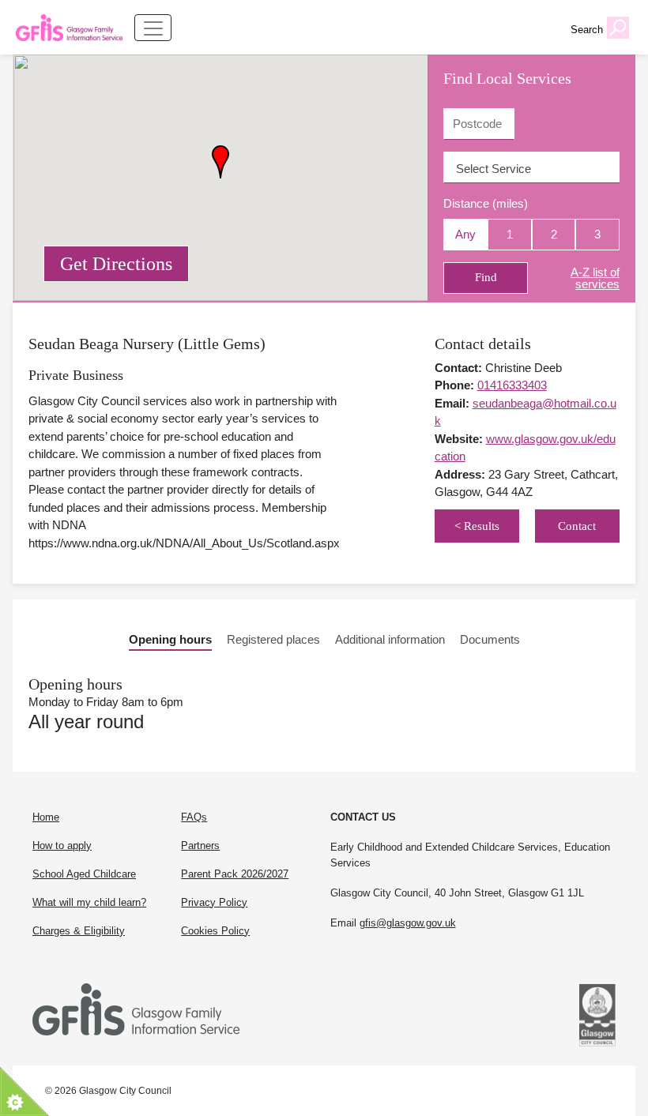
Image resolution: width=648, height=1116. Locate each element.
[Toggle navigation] (152, 27)
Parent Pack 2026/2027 (234, 874)
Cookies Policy (215, 931)
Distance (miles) (485, 203)
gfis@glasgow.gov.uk (408, 923)
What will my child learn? (89, 902)
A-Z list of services (595, 278)
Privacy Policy (214, 902)
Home (45, 817)
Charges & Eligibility (78, 931)
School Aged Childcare (84, 874)
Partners (200, 845)
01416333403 (512, 385)
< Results (476, 526)
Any (465, 234)
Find (486, 277)
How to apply (62, 845)
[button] (220, 162)
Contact (577, 526)
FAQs (194, 817)
